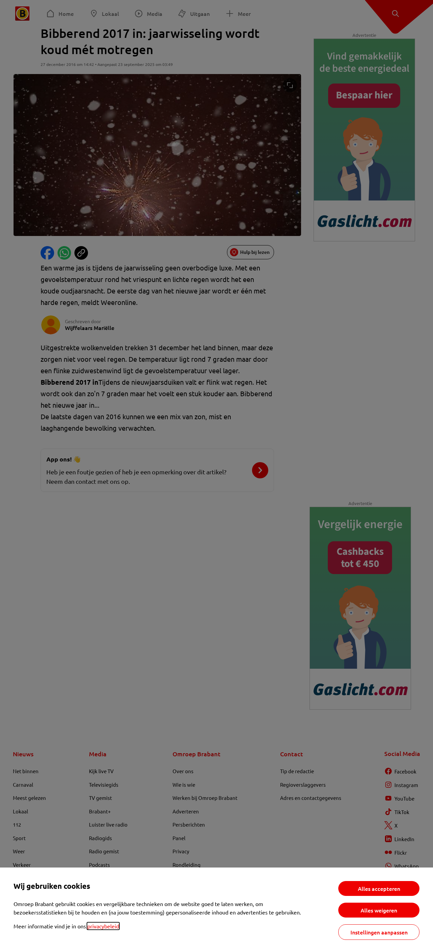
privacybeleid (103, 926)
